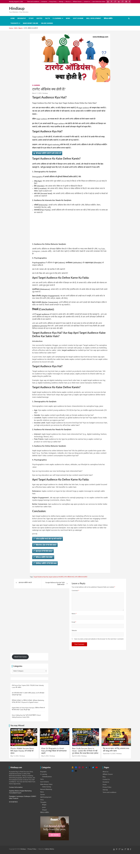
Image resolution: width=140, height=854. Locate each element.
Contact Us (87, 1)
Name (74, 614)
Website (74, 630)
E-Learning (57, 18)
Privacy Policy (53, 1)
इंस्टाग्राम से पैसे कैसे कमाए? (44, 551)
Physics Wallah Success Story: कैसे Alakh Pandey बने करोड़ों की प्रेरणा (22, 751)
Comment (75, 590)
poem (44, 807)
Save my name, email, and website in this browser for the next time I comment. (99, 639)
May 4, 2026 (45, 756)
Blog (104, 777)
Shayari (44, 810)
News (68, 18)
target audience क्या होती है (56, 577)
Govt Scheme (78, 18)
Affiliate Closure (77, 1)
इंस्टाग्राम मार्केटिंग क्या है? (25, 582)
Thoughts (14, 23)
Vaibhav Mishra (49, 849)
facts (47, 18)
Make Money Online (30, 23)
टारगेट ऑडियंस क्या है (69, 577)
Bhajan (44, 805)
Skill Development (93, 18)
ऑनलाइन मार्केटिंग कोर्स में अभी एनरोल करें (48, 153)
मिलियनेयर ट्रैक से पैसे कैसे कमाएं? (46, 545)
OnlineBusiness (47, 776)
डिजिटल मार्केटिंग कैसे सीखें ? (44, 557)
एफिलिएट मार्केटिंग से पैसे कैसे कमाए (46, 563)
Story (31, 18)
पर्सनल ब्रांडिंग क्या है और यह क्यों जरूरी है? (49, 539)
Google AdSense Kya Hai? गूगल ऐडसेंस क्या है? (55, 583)
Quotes (39, 18)
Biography (22, 18)
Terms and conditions (33, 1)
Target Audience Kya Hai (40, 577)
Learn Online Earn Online (98, 1)
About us (68, 1)
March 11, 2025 (36, 93)
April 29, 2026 (76, 756)
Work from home (20, 657)
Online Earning (47, 23)
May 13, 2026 (14, 756)
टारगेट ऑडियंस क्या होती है (81, 577)
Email (74, 622)
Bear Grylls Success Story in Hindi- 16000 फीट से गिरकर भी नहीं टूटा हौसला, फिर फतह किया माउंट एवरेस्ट (85, 751)
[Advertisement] (71, 227)
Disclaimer (44, 1)
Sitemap (61, 1)
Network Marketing (46, 789)
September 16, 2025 (109, 753)
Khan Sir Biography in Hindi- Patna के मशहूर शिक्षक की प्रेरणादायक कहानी (54, 751)
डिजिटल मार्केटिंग (108, 18)
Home (12, 18)
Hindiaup (17, 9)
